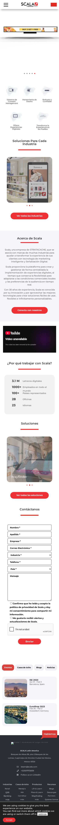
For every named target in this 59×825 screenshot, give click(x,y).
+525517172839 (27, 771)
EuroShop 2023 (37, 706)
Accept (9, 820)
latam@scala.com (29, 767)
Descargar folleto (29, 66)
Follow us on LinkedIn (31, 775)
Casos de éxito (24, 667)
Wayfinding (37, 796)
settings (42, 814)
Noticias (51, 667)
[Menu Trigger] (6, 4)
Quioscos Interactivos (27, 477)
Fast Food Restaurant (26, 197)
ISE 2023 (33, 680)
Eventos (8, 667)
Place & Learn (37, 792)
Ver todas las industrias (29, 215)
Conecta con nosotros (30, 310)
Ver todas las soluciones (29, 495)
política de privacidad (22, 607)
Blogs (39, 667)
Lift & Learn (37, 789)
